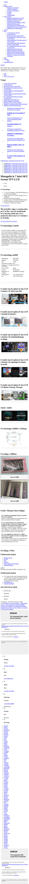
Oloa (5, 31)
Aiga (5, 4)
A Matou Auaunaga (12, 9)
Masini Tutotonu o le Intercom (14, 50)
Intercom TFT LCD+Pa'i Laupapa (16, 53)
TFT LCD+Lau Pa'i (9, 76)
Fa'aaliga (9, 12)
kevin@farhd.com (8, 678)
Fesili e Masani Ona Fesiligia (11, 563)
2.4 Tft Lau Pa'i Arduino (7, 609)
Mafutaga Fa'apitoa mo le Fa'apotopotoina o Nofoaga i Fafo (15, 24)
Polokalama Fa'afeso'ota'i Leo (14, 49)
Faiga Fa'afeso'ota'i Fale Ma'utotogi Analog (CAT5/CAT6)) (16, 43)
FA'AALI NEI (4, 221)
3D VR (6, 30)
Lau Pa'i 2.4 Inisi (16, 607)
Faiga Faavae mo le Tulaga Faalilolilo (15, 604)
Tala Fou (6, 59)
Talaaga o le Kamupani (13, 7)
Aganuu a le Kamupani (13, 10)
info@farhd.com (8, 582)
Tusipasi (9, 13)
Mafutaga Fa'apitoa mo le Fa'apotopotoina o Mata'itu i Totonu (16, 21)
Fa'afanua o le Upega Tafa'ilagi (11, 603)
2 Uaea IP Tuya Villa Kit (13, 32)
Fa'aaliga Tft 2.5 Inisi (6, 607)
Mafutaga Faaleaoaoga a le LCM (15, 18)
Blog (8, 60)
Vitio (5, 58)
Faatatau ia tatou (8, 6)
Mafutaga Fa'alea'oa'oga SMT (14, 19)
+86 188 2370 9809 (9, 583)
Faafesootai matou (8, 62)
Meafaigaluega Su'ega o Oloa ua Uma (16, 27)
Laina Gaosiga (7, 16)
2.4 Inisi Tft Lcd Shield (6, 606)
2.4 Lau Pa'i (24, 607)
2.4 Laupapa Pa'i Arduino (19, 606)
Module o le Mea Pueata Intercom (15, 52)
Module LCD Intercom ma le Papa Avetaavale (15, 104)
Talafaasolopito (11, 15)
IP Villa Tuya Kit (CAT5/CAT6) (15, 35)
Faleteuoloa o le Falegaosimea (14, 28)
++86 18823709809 (9, 703)
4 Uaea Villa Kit (11, 34)
